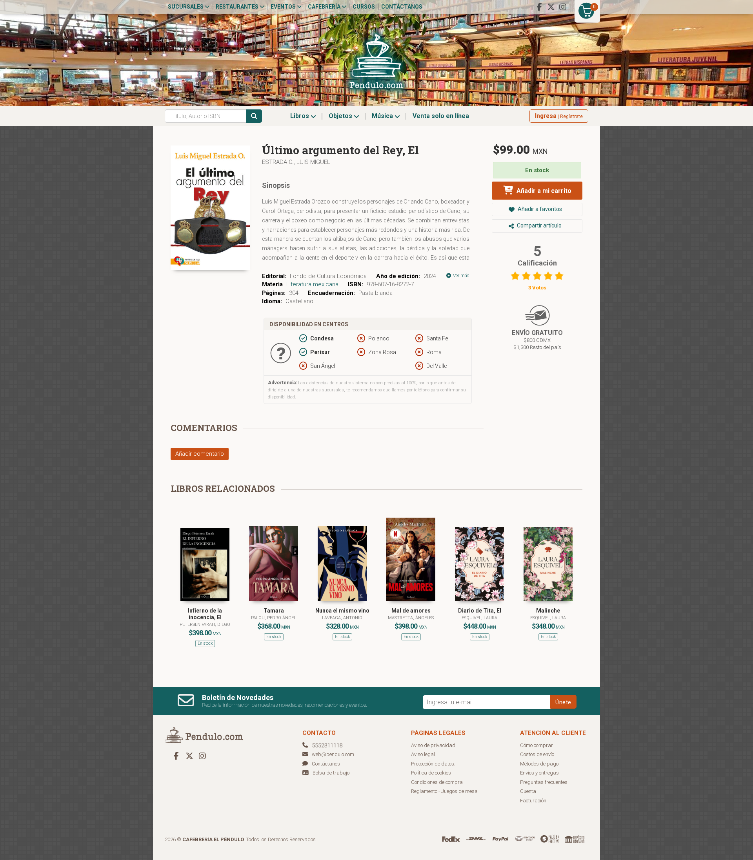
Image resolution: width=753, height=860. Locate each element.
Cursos (364, 7)
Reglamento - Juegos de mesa (444, 791)
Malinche (548, 610)
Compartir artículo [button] (539, 225)
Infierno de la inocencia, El (205, 613)
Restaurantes (238, 7)
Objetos (341, 116)
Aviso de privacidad (433, 745)
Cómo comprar (536, 745)
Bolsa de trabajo (331, 773)
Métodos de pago (539, 764)
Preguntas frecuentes (543, 782)
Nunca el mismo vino (342, 610)
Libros (300, 116)
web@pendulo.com (333, 754)
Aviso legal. (423, 754)
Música (383, 116)
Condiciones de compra (437, 782)
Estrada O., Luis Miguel (296, 161)
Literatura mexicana (312, 284)
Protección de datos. (433, 764)
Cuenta (528, 791)
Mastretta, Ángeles (411, 617)
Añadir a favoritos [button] (539, 209)
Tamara (274, 610)
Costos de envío (537, 754)
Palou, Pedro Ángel (273, 617)
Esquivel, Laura (479, 617)
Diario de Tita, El (479, 610)
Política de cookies (431, 773)
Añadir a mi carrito (543, 191)
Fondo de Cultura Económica (328, 276)
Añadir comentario (199, 453)
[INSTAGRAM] (563, 7)
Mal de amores (411, 610)
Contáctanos (401, 7)
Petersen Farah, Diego (205, 624)
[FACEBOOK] (539, 7)
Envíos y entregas (539, 773)
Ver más (460, 275)
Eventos (284, 7)
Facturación (533, 801)
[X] (551, 7)
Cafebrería (325, 7)
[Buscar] (254, 116)
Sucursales (186, 7)
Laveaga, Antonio (342, 617)
